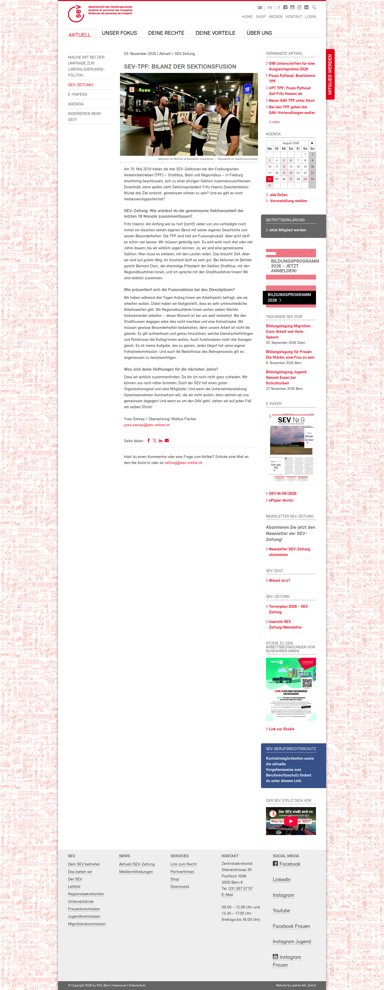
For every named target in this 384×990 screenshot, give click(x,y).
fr (270, 8)
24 (269, 179)
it (279, 8)
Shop (261, 17)
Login (310, 17)
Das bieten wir (80, 872)
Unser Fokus (119, 33)
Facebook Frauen (291, 926)
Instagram (283, 895)
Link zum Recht (183, 864)
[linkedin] (161, 441)
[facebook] (149, 441)
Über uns (259, 33)
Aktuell (80, 35)
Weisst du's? (279, 581)
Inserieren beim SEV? (84, 117)
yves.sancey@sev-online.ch (147, 425)
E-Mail (227, 895)
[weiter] (312, 143)
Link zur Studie (281, 729)
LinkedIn (282, 879)
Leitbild (74, 887)
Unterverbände (81, 902)
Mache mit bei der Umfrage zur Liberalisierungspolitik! (86, 66)
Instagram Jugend (292, 941)
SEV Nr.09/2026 (283, 494)
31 (269, 185)
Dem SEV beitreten (84, 864)
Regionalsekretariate (86, 894)
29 (305, 179)
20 (291, 173)
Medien (276, 17)
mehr (275, 122)
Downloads (179, 887)
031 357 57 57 (241, 889)
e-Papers (77, 95)
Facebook (290, 864)
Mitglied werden (330, 74)
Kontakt (294, 17)
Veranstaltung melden (288, 201)
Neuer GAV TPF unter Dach (292, 101)
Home (247, 17)
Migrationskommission (87, 924)
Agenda (75, 104)
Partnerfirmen (182, 872)
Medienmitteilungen (136, 872)
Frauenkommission (84, 909)
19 (283, 173)
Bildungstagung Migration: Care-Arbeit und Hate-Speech (288, 331)
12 (283, 167)
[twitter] (155, 441)
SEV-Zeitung (80, 85)
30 (312, 179)
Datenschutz (137, 985)
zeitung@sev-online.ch (183, 463)
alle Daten (278, 195)
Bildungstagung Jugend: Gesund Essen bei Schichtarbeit (286, 377)
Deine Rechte (166, 33)
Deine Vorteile (215, 33)
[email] (167, 441)
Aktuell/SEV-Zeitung (137, 864)
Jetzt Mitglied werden (287, 230)
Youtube (281, 910)
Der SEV (75, 879)
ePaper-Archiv (281, 501)
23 (312, 173)
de (260, 8)
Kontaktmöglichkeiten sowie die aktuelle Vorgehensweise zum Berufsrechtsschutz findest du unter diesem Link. (290, 770)
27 (290, 179)
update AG (299, 985)
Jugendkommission (84, 916)
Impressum (119, 985)
